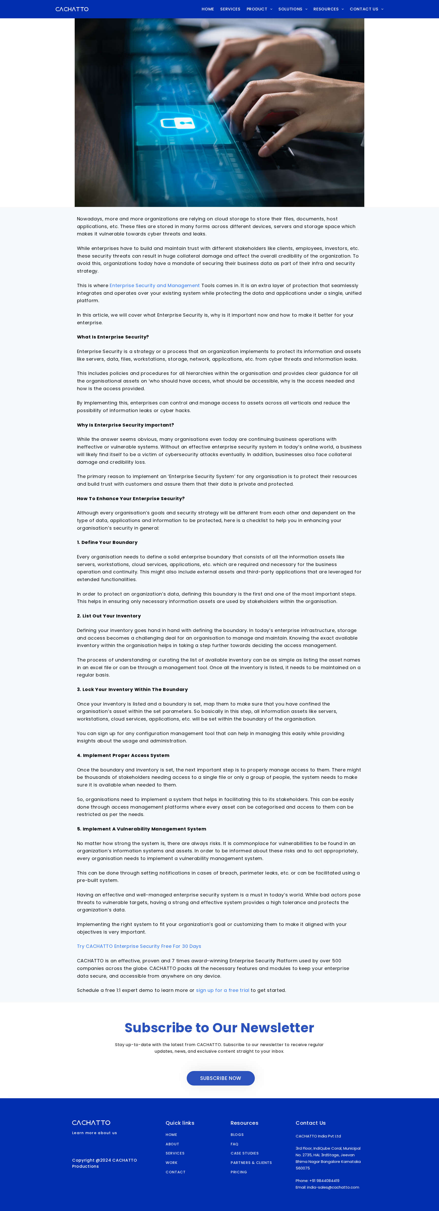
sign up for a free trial (222, 990)
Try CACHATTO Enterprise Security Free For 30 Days (139, 946)
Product (257, 9)
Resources (326, 9)
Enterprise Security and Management (155, 285)
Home (208, 9)
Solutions (290, 9)
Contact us (364, 9)
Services (230, 9)
